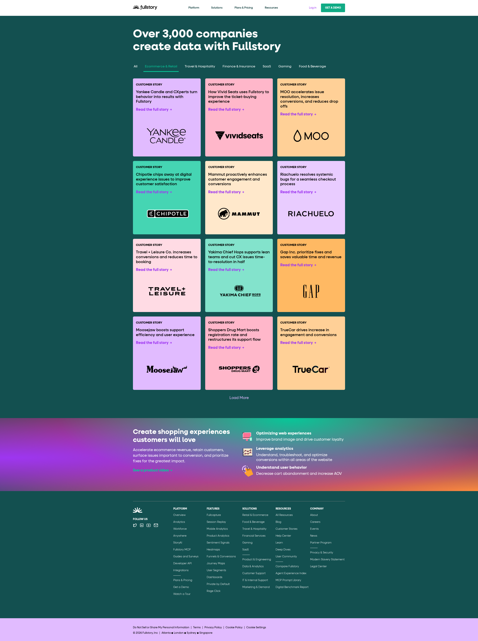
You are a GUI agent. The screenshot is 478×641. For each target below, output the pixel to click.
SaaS (267, 66)
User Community (286, 556)
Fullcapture (214, 515)
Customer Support (254, 573)
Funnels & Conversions (221, 556)
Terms (197, 627)
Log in (312, 8)
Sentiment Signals (218, 542)
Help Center (283, 536)
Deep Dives (283, 549)
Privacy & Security (321, 552)
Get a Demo (333, 8)
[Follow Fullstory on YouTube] (148, 525)
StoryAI (177, 542)
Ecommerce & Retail (161, 66)
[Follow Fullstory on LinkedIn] (141, 525)
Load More (239, 398)
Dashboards (214, 577)
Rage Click (213, 591)
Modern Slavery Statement (327, 559)
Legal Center (318, 566)
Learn (279, 542)
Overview (179, 515)
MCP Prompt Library (288, 580)
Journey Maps (216, 563)
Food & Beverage (312, 66)
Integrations (181, 570)
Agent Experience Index (291, 573)
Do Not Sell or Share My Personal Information (161, 627)
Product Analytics (218, 536)
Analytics (179, 522)
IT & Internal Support (255, 580)
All (135, 66)
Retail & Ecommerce (255, 515)
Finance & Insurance (239, 66)
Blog (278, 522)
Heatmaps (213, 549)
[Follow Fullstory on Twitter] (135, 525)
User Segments (216, 570)
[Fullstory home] (145, 8)
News (313, 536)
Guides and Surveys (185, 556)
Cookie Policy (234, 627)
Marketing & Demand (256, 587)
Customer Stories (286, 529)
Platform (193, 8)
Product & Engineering (256, 559)
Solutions (217, 8)
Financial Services (254, 536)
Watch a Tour (181, 594)
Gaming (284, 66)
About (314, 515)
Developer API (182, 563)
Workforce (180, 529)
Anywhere (180, 536)
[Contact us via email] (156, 525)
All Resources (284, 515)
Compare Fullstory (287, 566)
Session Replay (216, 522)
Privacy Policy (213, 627)
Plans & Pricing (244, 8)
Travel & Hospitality (200, 66)
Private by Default (218, 584)
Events (314, 529)
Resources (271, 8)
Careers (315, 522)
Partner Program (320, 542)
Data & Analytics (253, 566)
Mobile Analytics (217, 529)
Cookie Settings (256, 627)
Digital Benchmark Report (292, 587)
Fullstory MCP (182, 549)
